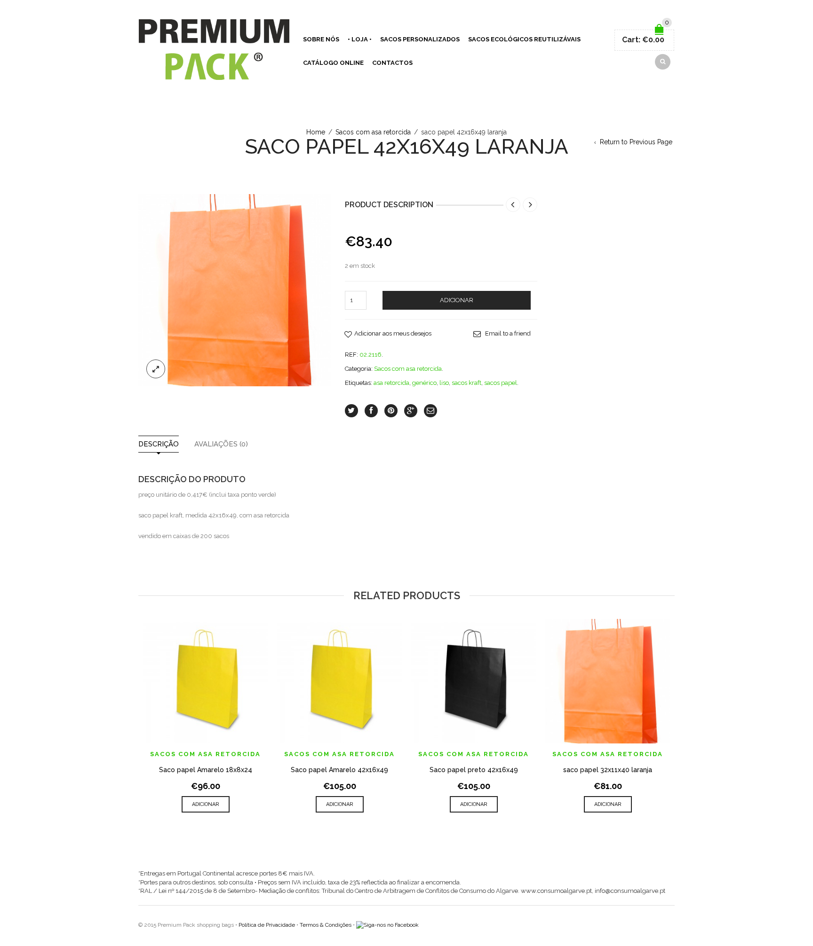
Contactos (392, 62)
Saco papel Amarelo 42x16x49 (339, 770)
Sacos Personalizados (420, 39)
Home (315, 132)
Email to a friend (508, 333)
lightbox (155, 369)
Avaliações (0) (221, 444)
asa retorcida (391, 382)
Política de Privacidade (267, 925)
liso (444, 382)
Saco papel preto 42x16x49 (474, 770)
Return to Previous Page (636, 142)
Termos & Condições (325, 925)
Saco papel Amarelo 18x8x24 (205, 770)
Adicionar (456, 300)
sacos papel (500, 382)
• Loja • (360, 39)
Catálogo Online (333, 62)
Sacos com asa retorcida (373, 132)
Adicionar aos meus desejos (392, 333)
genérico (424, 382)
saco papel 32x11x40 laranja (607, 770)
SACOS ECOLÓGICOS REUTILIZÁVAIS (524, 39)
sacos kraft (466, 382)
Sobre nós (321, 39)
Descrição (158, 444)
